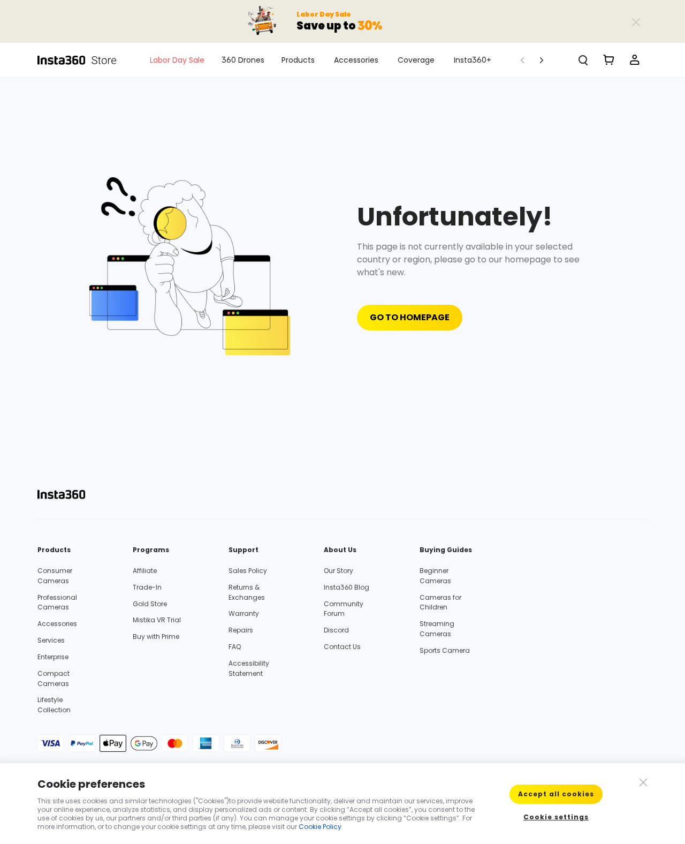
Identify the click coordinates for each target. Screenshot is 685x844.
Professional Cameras (57, 602)
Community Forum (343, 609)
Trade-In (147, 587)
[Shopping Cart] (609, 60)
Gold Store (150, 603)
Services (51, 640)
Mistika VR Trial (157, 619)
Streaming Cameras (437, 628)
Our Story (338, 570)
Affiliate (145, 570)
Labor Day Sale (177, 60)
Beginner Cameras (435, 575)
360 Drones (243, 60)
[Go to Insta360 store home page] (82, 59)
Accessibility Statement (249, 668)
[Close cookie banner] (642, 781)
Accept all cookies (556, 793)
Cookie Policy (320, 826)
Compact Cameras (53, 678)
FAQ (235, 646)
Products (298, 60)
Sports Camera (445, 650)
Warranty (244, 613)
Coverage (416, 60)
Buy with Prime (156, 636)
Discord (336, 630)
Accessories (356, 60)
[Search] (583, 60)
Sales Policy (248, 570)
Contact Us (342, 646)
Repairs (241, 630)
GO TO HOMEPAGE (410, 317)
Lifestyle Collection (54, 704)
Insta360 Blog (346, 587)
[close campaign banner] (635, 21)
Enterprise (52, 656)
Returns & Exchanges (247, 592)
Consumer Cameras (54, 575)
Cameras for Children (440, 602)
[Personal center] (635, 60)
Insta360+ (472, 60)
